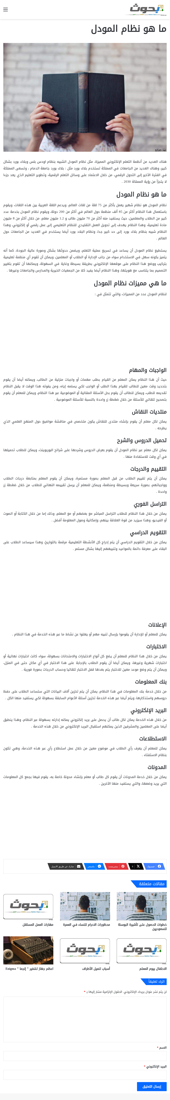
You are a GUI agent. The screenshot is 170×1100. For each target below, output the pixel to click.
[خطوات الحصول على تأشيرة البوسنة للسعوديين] (142, 906)
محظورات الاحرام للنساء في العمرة (86, 925)
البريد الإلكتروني (155, 1066)
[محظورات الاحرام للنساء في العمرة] (85, 906)
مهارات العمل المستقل (38, 925)
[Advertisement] (85, 334)
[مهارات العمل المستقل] (28, 906)
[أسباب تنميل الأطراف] (85, 950)
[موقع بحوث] (146, 9)
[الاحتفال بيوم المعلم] (142, 950)
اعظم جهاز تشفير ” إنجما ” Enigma (29, 969)
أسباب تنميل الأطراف (96, 969)
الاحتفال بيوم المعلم (153, 969)
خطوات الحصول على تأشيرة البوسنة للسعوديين (142, 927)
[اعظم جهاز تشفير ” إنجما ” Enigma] (28, 950)
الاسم (162, 1047)
